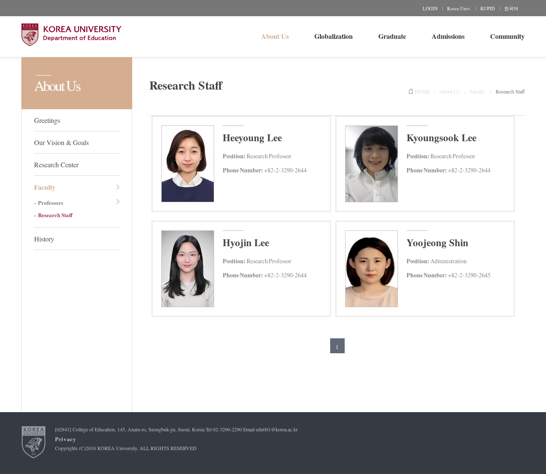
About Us (275, 36)
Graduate (392, 36)
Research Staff (55, 215)
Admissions (448, 36)
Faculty (44, 187)
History (44, 238)
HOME (422, 91)
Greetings (47, 120)
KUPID (487, 8)
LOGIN (430, 8)
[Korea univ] (33, 442)
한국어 (511, 8)
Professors (50, 202)
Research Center (56, 164)
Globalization (333, 36)
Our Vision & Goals (61, 142)
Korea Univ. (459, 8)
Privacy (65, 439)
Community (507, 36)
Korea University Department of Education (71, 35)
